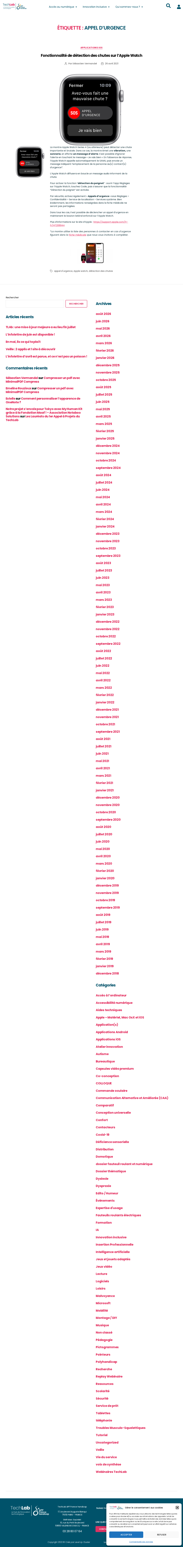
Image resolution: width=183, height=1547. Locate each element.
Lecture (101, 1274)
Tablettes (103, 1413)
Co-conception (107, 1076)
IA (97, 1230)
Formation (104, 1223)
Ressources (105, 1384)
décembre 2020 (108, 797)
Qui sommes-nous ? (127, 7)
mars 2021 (103, 776)
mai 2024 (103, 497)
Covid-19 (102, 1135)
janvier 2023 (105, 614)
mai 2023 (103, 585)
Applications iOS (91, 47)
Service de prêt (107, 1406)
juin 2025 (103, 402)
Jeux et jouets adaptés (113, 1259)
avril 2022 (103, 680)
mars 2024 (104, 512)
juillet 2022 (104, 658)
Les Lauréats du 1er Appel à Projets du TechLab (43, 418)
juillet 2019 (103, 922)
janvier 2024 (105, 526)
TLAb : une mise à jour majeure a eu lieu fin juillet (41, 327)
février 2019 (104, 959)
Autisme (102, 1054)
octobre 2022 (106, 636)
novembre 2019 (107, 893)
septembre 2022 (108, 644)
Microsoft (103, 1303)
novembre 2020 (108, 805)
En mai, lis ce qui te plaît (23, 342)
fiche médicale (77, 235)
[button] (177, 1507)
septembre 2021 (108, 732)
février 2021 (104, 783)
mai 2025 (103, 409)
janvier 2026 (105, 358)
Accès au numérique (61, 7)
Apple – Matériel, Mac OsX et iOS (120, 1017)
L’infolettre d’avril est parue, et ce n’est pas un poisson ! (46, 356)
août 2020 (103, 827)
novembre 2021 (107, 717)
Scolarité (103, 1391)
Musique (102, 1325)
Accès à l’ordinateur (111, 995)
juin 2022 (102, 666)
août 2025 (103, 387)
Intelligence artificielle (113, 1252)
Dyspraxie (103, 1186)
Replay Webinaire (109, 1376)
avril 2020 (103, 856)
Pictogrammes (107, 1347)
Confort (102, 1120)
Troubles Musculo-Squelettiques (121, 1428)
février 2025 (105, 431)
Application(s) (107, 1025)
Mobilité (102, 1310)
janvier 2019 (105, 966)
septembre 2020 (108, 820)
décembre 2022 (108, 622)
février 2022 (105, 695)
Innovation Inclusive (95, 7)
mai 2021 (102, 761)
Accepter (126, 1534)
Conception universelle (113, 1113)
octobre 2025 (106, 380)
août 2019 (103, 915)
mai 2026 (103, 328)
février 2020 (105, 871)
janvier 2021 (105, 790)
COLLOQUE (104, 1083)
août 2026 (103, 314)
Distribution (105, 1149)
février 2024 (105, 519)
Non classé (104, 1332)
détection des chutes (101, 271)
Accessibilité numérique (114, 1003)
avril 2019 (103, 944)
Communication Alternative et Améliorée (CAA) (132, 1098)
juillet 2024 (104, 482)
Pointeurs (103, 1354)
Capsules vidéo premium (115, 1069)
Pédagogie (104, 1340)
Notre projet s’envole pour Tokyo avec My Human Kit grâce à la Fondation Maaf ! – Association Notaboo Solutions (44, 413)
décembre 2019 (107, 885)
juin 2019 (102, 929)
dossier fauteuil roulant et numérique (124, 1164)
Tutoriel (102, 1435)
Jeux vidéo (104, 1267)
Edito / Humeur (107, 1193)
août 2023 (103, 563)
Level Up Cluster (82, 1542)
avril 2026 (103, 336)
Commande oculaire (111, 1091)
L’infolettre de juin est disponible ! (30, 334)
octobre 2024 (106, 460)
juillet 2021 (103, 746)
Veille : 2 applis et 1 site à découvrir (30, 349)
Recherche (104, 1369)
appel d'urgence (63, 271)
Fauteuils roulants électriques (118, 1215)
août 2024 (103, 475)
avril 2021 (103, 768)
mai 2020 (103, 849)
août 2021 (103, 739)
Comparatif (105, 1105)
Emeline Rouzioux (18, 388)
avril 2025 (103, 416)
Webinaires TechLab (111, 1472)
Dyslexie (102, 1179)
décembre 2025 (108, 365)
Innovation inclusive (111, 1237)
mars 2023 (104, 600)
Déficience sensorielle (112, 1142)
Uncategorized (107, 1442)
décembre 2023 (108, 534)
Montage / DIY (106, 1318)
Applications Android (112, 1032)
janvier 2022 (105, 702)
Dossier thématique (111, 1171)
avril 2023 (103, 592)
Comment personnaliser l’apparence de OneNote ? (43, 400)
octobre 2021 (105, 724)
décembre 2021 (107, 710)
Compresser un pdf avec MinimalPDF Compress (39, 390)
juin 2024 (103, 490)
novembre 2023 (108, 541)
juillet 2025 (104, 394)
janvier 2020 (105, 878)
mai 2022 (103, 673)
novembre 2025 (108, 372)
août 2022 (103, 651)
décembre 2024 (108, 446)
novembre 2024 (108, 453)
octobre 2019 (105, 900)
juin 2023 (102, 578)
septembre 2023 (108, 556)
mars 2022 (104, 688)
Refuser (161, 1534)
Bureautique (105, 1061)
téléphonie (104, 1420)
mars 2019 (103, 951)
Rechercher (12, 297)
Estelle (10, 398)
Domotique (104, 1157)
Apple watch (80, 271)
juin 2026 (102, 321)
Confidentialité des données (141, 1542)
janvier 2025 (105, 438)
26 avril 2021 (111, 63)
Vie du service (106, 1457)
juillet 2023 (104, 570)
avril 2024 (103, 504)
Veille (100, 1450)
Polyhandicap (106, 1362)
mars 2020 (104, 864)
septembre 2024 (108, 468)
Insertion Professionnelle (114, 1244)
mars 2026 (104, 343)
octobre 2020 (106, 812)
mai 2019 (102, 937)
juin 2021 (102, 754)
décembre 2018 (107, 973)
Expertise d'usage (109, 1208)
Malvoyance (105, 1296)
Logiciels (102, 1281)
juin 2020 (103, 841)
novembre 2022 (108, 629)
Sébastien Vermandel (84, 63)
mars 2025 (104, 424)
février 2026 (105, 351)
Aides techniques (109, 1010)
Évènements (105, 1200)
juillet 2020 (104, 834)
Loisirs (100, 1288)
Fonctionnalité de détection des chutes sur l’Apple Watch (91, 55)
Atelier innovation (109, 1047)
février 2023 (105, 607)
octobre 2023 (106, 548)
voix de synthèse (108, 1464)
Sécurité (102, 1398)
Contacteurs (105, 1127)
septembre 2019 (108, 907)
